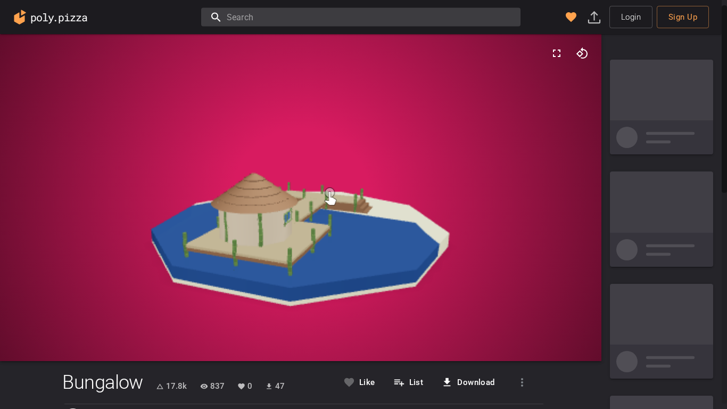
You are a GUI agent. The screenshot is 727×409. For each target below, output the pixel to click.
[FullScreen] (556, 53)
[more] (522, 382)
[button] (571, 17)
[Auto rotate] (582, 53)
